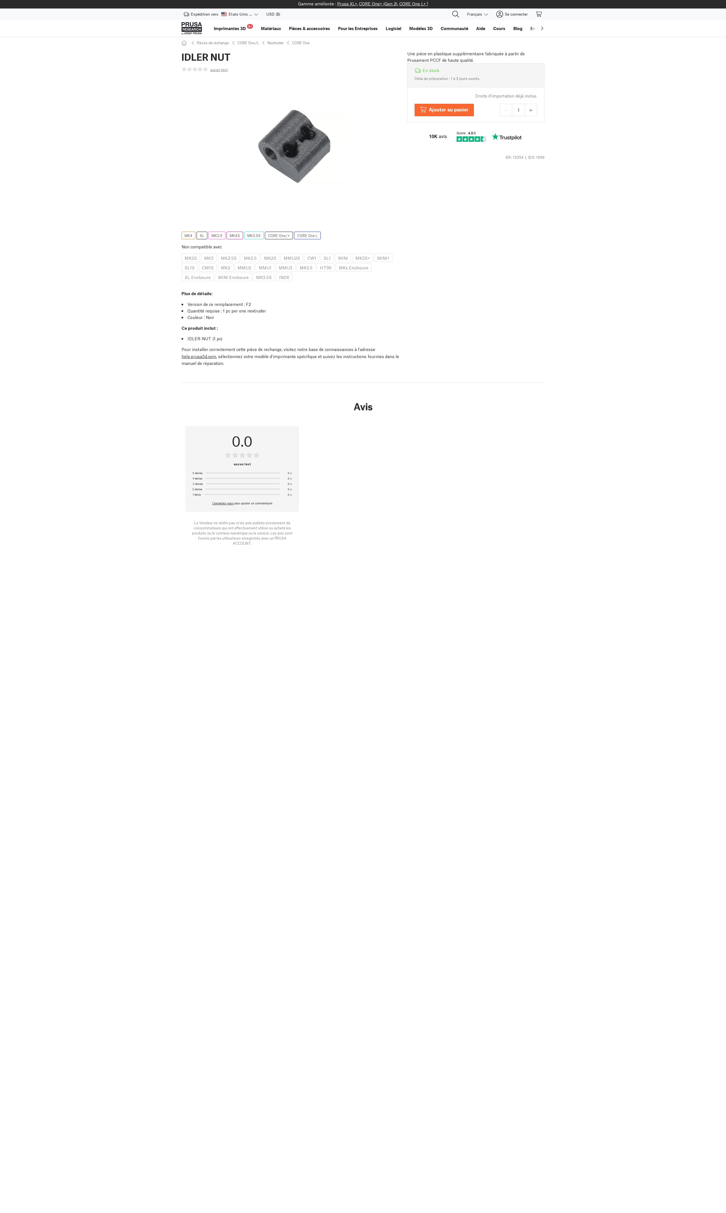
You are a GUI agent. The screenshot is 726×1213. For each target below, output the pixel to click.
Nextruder (275, 42)
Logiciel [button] (393, 28)
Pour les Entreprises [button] (358, 28)
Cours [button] (499, 28)
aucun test (219, 69)
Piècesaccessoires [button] (309, 28)
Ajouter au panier (448, 109)
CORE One (301, 42)
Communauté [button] (454, 28)
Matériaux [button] (271, 28)
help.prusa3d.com (199, 356)
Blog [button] (517, 28)
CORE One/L (248, 42)
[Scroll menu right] (542, 28)
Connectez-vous (222, 503)
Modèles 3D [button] (421, 28)
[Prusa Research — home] (192, 28)
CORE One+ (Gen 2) (378, 3)
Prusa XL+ (347, 3)
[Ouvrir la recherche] (455, 14)
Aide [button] (480, 28)
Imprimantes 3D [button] (233, 27)
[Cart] (539, 14)
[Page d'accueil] (185, 42)
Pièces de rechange (213, 42)
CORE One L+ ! (413, 3)
